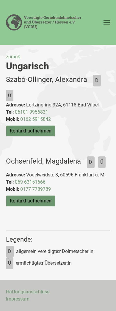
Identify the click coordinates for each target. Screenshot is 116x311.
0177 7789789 (35, 189)
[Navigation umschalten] (107, 22)
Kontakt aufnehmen (30, 131)
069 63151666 (30, 182)
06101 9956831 (31, 112)
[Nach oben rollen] (103, 298)
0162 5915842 (35, 119)
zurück (13, 57)
